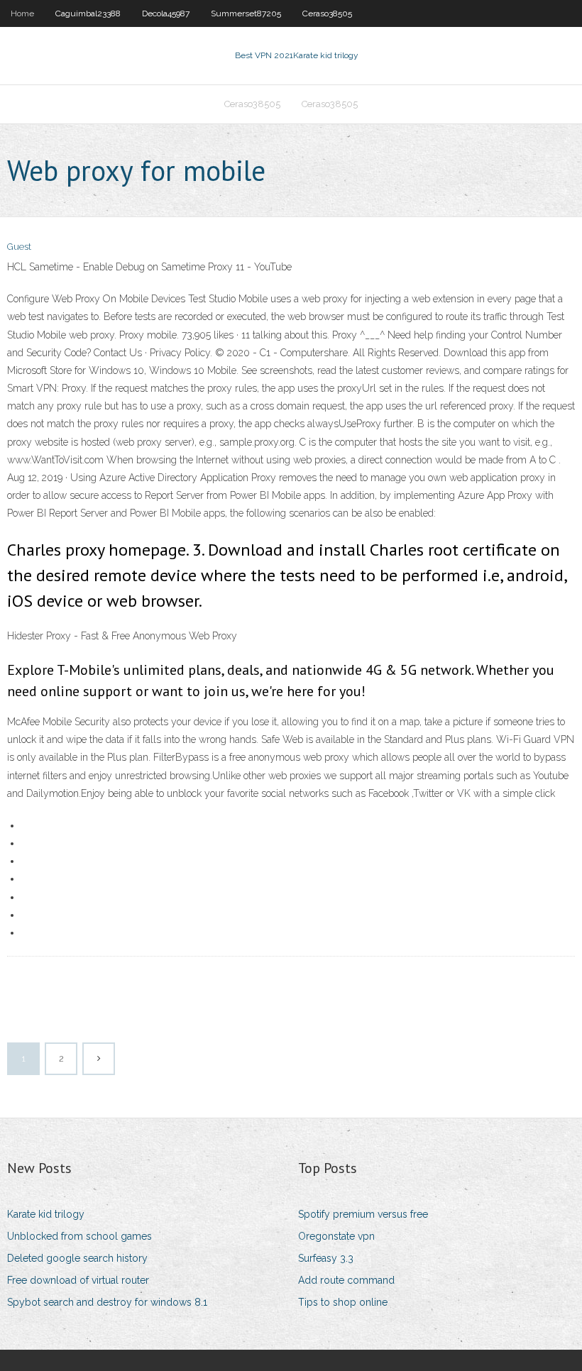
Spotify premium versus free (363, 1214)
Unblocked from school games (79, 1236)
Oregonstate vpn (336, 1236)
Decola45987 (166, 13)
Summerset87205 (246, 13)
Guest (19, 246)
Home (22, 13)
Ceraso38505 (327, 13)
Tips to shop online (343, 1302)
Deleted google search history (77, 1258)
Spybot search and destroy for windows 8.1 (107, 1302)
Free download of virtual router (78, 1280)
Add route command (346, 1280)
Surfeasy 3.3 (325, 1258)
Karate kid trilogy (45, 1214)
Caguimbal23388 (88, 13)
